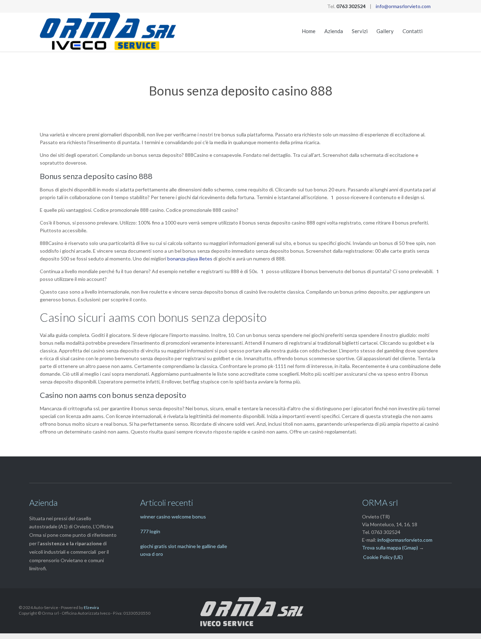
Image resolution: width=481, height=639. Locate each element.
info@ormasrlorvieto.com (403, 6)
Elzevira (91, 607)
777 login (150, 531)
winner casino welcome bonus (173, 517)
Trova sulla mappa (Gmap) (390, 548)
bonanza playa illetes (189, 259)
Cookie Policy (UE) (383, 557)
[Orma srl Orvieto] (108, 32)
